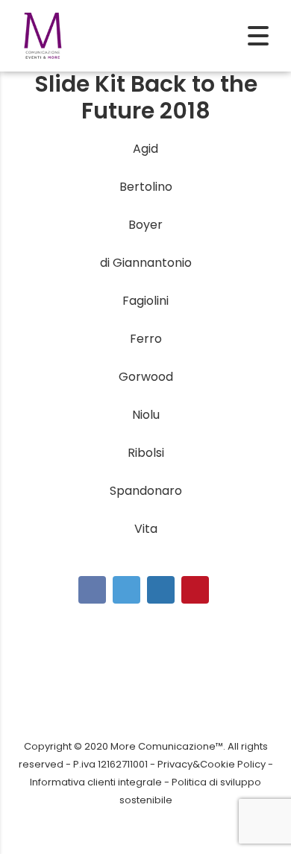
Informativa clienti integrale (96, 782)
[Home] (42, 34)
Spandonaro (146, 490)
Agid (145, 148)
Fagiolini (145, 300)
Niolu (146, 414)
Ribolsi (146, 452)
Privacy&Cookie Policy (211, 764)
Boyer (145, 224)
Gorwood (146, 376)
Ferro (146, 338)
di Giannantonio (146, 262)
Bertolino (145, 186)
